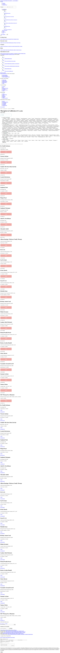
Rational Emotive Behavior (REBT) (21, 130)
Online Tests (2, 42)
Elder (18, 133)
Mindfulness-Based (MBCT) (23, 128)
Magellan (38, 135)
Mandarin (50, 140)
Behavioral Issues (37, 118)
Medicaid (47, 135)
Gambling (11, 120)
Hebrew (33, 140)
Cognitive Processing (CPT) (33, 125)
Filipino (19, 140)
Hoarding (18, 120)
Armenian (8, 140)
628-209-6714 (2, 472)
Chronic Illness (7, 119)
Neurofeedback (7, 129)
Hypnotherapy (38, 127)
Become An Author (8, 46)
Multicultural (40, 128)
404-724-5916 (2, 542)
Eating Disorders (49, 119)
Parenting (44, 121)
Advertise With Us (17, 46)
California (9, 108)
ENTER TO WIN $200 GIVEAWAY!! (8, 0)
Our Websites (11, 53)
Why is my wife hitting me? (9, 71)
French (22, 140)
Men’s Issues (16, 121)
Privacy (1, 637)
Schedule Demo (23, 53)
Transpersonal (19, 131)
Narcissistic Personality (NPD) (23, 121)
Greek (30, 140)
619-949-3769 (2, 429)
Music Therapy (45, 128)
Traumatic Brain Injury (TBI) (24, 123)
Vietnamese (26, 141)
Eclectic (14, 126)
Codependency (18, 119)
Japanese (43, 140)
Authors (3, 97)
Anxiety (29, 118)
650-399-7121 (2, 620)
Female (7, 138)
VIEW (6, 162)
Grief (15, 120)
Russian (7, 141)
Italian (39, 140)
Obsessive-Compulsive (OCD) (37, 121)
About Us (1, 46)
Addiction (4, 118)
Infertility (22, 120)
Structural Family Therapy (12, 131)
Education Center (3, 78)
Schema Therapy (44, 130)
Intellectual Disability (32, 120)
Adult (15, 133)
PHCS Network (23, 136)
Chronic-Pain (13, 119)
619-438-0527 (2, 533)
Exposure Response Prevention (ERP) (52, 126)
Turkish (15, 141)
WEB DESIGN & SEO (4, 99)
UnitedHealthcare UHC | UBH (42, 136)
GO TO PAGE (2, 624)
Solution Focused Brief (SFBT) (53, 130)
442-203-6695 (2, 507)
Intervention (9, 128)
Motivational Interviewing (33, 128)
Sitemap (13, 637)
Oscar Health (14, 136)
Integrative (43, 127)
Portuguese (55, 140)
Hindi (36, 140)
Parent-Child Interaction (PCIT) (16, 129)
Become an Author (11, 632)
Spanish (11, 141)
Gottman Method (28, 127)
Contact (21, 46)
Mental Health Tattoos (8, 68)
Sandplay (39, 130)
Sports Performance (45, 122)
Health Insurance (11, 42)
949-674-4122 (2, 481)
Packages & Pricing (6, 53)
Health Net (15, 135)
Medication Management (9, 121)
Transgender (10, 123)
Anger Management (24, 118)
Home (1, 108)
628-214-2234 (2, 420)
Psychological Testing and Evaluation (8, 130)
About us (4, 632)
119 (5, 623)
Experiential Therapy (42, 126)
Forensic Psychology (21, 127)
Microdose (3, 96)
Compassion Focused (41, 125)
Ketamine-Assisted (15, 128)
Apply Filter (4, 142)
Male (4, 138)
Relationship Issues (9, 122)
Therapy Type (16, 42)
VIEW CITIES (2, 112)
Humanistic (33, 127)
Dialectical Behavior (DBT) (7, 126)
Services (1, 53)
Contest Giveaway (20, 633)
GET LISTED (3, 34)
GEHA (11, 135)
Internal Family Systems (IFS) (51, 127)
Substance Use (54, 122)
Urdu (22, 141)
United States (5, 108)
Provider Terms (5, 637)
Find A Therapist (2, 39)
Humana (26, 135)
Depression (23, 119)
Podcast (3, 31)
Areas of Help (12, 631)
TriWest (32, 136)
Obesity (30, 121)
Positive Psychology (30, 129)
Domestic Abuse (32, 119)
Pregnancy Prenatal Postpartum (52, 121)
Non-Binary (11, 138)
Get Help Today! (9, 73)
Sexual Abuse (25, 122)
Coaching (16, 125)
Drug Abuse (38, 119)
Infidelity (26, 120)
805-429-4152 (2, 455)
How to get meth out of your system (10, 61)
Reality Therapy (30, 130)
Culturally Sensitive (56, 125)
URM (36, 136)
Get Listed (12, 46)
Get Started (19, 53)
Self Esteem (15, 122)
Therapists (3, 3)
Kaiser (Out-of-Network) (32, 135)
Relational (35, 130)
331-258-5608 (2, 516)
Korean (46, 140)
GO (14, 624)
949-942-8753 (2, 411)
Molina (6, 136)
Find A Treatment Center (15, 39)
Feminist (15, 127)
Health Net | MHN (21, 135)
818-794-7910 (2, 568)
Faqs (4, 46)
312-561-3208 (2, 498)
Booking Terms (10, 637)
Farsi (16, 140)
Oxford (18, 136)
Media (1, 92)
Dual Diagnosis (43, 119)
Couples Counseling (49, 125)
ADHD (8, 118)
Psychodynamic (57, 129)
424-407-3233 (2, 446)
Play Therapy (24, 129)
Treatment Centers (11, 54)
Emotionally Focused (23, 126)
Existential (36, 126)
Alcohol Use (13, 118)
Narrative (50, 128)
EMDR (17, 126)
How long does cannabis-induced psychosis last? (12, 66)
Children (9, 133)
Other (49, 136)
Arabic (4, 140)
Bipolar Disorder (44, 118)
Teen (12, 133)
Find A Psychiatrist (8, 39)
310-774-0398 (2, 559)
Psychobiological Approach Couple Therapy (47, 129)
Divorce (27, 119)
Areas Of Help (6, 42)
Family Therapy (10, 127)
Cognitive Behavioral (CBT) (23, 125)
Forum (19, 42)
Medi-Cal (42, 135)
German (26, 140)
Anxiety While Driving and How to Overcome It (12, 63)
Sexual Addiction (31, 122)
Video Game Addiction (33, 123)
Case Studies (15, 53)
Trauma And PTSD (16, 123)
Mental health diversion (8, 58)
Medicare (51, 135)
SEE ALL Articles (4, 30)
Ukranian (18, 141)
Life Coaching (45, 120)
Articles (3, 9)
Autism (33, 118)
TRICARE (28, 136)
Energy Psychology (31, 126)
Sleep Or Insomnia (38, 122)
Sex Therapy (20, 122)
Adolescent (5, 133)
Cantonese (12, 140)
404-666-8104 (2, 585)
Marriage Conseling (52, 120)
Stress (50, 122)
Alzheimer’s (18, 118)
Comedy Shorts (4, 94)
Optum (10, 136)
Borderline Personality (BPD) (52, 118)
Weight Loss (40, 123)
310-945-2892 (2, 594)
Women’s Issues (46, 123)
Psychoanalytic (36, 129)
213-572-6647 (2, 524)
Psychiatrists (7, 54)
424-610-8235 (2, 611)
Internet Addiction (39, 120)
